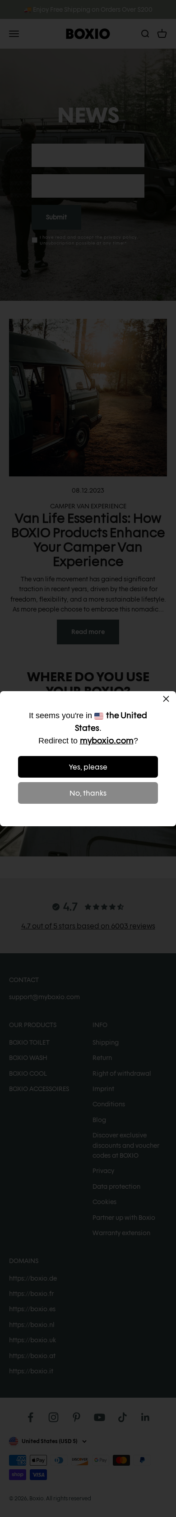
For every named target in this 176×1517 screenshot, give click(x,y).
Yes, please (88, 767)
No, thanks (88, 793)
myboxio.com (107, 740)
